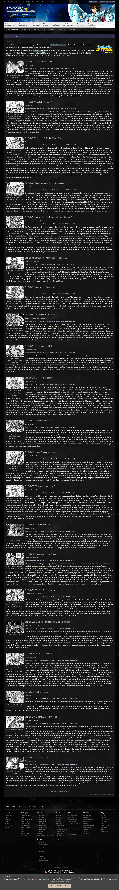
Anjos (21, 829)
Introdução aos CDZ (9, 815)
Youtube (102, 823)
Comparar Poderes (25, 833)
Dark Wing (58, 821)
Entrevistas (7, 821)
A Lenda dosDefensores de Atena (43, 852)
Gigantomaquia (72, 821)
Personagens (24, 24)
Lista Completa (24, 835)
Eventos (6, 817)
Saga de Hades (41, 829)
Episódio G (58, 819)
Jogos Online (103, 827)
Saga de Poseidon (42, 827)
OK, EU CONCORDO (59, 886)
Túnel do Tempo (36, 1)
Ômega (39, 833)
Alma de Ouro (41, 831)
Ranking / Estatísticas (105, 819)
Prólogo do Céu (41, 858)
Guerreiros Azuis (24, 821)
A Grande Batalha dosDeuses (43, 848)
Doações (18, 1)
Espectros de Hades (25, 827)
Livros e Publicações (88, 819)
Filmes (46, 24)
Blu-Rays (86, 833)
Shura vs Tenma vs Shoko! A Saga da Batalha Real (75, 833)
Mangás (56, 24)
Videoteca (103, 829)
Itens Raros (86, 821)
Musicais (70, 817)
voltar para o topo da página (59, 791)
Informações (10, 24)
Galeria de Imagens (104, 825)
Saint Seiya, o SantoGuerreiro (43, 845)
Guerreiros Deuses (24, 823)
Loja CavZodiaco (26, 1)
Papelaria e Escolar (88, 827)
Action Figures (87, 815)
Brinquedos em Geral (88, 825)
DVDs (85, 831)
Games (85, 817)
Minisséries (58, 823)
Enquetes (7, 827)
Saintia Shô (41, 823)
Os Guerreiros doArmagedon (42, 855)
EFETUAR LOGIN (93, 1)
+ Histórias (68, 24)
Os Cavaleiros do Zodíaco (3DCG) (45, 835)
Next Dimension (59, 841)
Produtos (81, 24)
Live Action (40, 862)
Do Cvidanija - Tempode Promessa (74, 824)
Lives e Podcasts (104, 831)
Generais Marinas (25, 825)
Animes (36, 24)
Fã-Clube (102, 815)
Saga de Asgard (42, 825)
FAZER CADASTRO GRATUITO (107, 1)
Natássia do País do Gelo (61, 829)
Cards (85, 823)
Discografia (87, 829)
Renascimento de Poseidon (60, 836)
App (43, 1)
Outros (22, 817)
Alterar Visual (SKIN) (9, 1)
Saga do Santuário (42, 819)
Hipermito (71, 827)
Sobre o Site (7, 819)
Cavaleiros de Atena (25, 815)
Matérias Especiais (73, 815)
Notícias (7, 823)
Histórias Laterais (72, 819)
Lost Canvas (41, 817)
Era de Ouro (72, 831)
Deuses (22, 831)
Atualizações (52, 1)
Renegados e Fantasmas (26, 819)
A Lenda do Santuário (43, 860)
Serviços (91, 24)
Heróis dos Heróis (73, 829)
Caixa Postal (102, 817)
